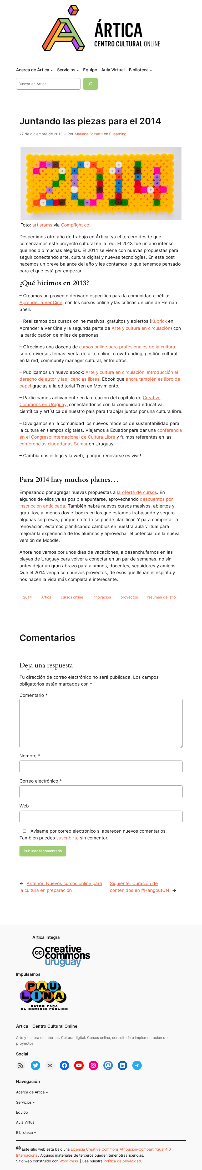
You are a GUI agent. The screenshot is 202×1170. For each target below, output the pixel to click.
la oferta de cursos (137, 492)
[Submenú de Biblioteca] (151, 70)
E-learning (118, 134)
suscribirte (67, 837)
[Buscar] (90, 83)
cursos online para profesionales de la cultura (127, 346)
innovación (102, 597)
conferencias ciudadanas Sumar (53, 443)
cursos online (72, 597)
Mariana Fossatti (89, 134)
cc (86, 225)
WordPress (68, 1161)
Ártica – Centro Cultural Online (46, 1026)
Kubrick (159, 321)
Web (24, 805)
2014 (27, 597)
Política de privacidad (122, 1161)
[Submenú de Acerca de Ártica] (51, 70)
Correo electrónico (40, 781)
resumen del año (161, 597)
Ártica (46, 597)
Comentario (33, 695)
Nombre (29, 755)
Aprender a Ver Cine (40, 302)
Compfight (72, 225)
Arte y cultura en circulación (141, 328)
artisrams (42, 225)
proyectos (129, 597)
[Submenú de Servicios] (78, 70)
